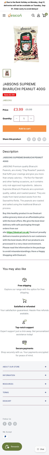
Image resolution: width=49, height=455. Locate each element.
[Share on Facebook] (29, 139)
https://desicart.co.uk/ (18, 232)
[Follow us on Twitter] (10, 424)
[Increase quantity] (31, 118)
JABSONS (7, 100)
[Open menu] (4, 15)
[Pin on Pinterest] (34, 139)
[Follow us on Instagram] (15, 424)
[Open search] (33, 15)
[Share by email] (44, 139)
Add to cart (24, 128)
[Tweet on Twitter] (39, 139)
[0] (44, 15)
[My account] (38, 15)
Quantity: (7, 118)
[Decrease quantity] (16, 118)
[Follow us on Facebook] (5, 424)
